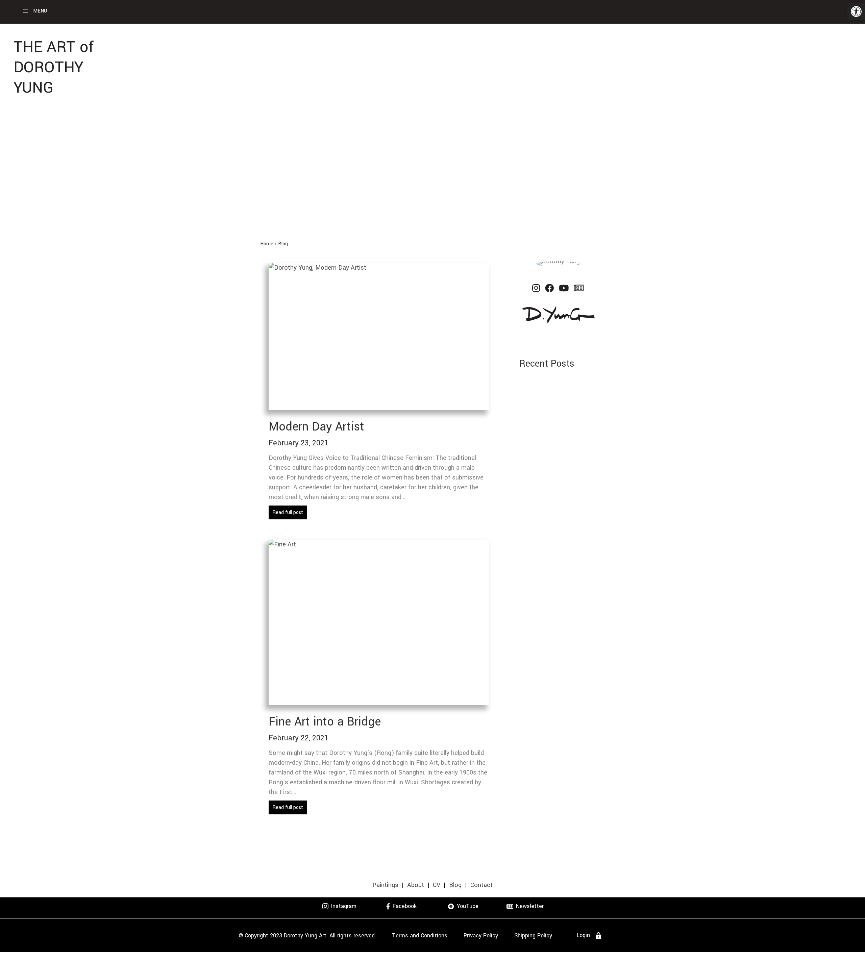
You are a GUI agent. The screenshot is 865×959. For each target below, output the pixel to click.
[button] (856, 11)
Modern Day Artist (316, 426)
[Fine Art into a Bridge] (379, 621)
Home (266, 243)
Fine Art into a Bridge (325, 721)
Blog (283, 243)
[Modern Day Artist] (379, 335)
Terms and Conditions (419, 935)
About (415, 885)
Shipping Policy (533, 935)
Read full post (287, 512)
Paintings (385, 885)
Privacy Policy (481, 935)
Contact (481, 885)
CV (436, 885)
